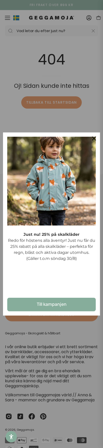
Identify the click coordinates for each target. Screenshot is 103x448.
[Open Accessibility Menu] (11, 436)
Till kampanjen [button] (51, 304)
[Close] (94, 138)
